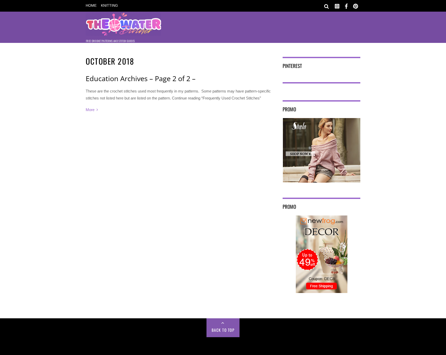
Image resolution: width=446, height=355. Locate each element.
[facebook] (346, 5)
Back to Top (223, 330)
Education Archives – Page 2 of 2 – (141, 78)
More (90, 109)
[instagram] (337, 5)
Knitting (109, 5)
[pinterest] (355, 5)
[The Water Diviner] (123, 32)
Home (91, 5)
